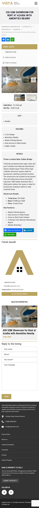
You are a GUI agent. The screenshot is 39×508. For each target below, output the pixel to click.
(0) (17, 29)
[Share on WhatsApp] (12, 39)
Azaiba (7, 121)
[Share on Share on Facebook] (4, 39)
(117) (27, 26)
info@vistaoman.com (12, 426)
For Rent (16, 105)
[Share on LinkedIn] (8, 39)
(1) (6, 29)
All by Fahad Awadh (20, 294)
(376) (11, 26)
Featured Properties (8, 444)
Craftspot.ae (5, 504)
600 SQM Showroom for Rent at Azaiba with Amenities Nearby (19, 332)
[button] (33, 79)
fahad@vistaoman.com (12, 286)
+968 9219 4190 (10, 52)
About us (4, 439)
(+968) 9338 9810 (10, 421)
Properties (5, 450)
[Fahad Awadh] (19, 262)
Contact (4, 455)
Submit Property (7, 460)
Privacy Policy (6, 434)
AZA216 (14, 108)
